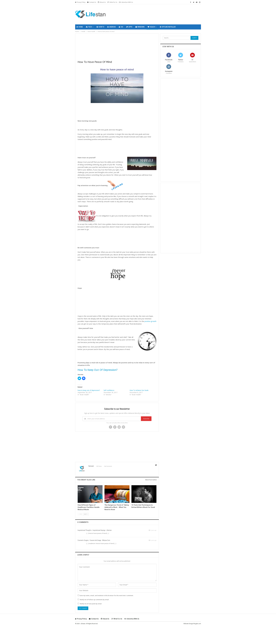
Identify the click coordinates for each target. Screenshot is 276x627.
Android (112, 27)
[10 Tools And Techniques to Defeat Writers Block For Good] (143, 494)
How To (101, 27)
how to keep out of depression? (89, 390)
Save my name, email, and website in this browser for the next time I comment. (106, 595)
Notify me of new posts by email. (91, 604)
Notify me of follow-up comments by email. (94, 600)
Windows (141, 27)
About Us (103, 2)
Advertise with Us (127, 2)
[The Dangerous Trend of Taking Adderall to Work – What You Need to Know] (116, 494)
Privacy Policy (81, 2)
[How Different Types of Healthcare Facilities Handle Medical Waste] (90, 494)
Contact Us (92, 2)
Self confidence (109, 390)
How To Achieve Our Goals (139, 390)
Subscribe (146, 419)
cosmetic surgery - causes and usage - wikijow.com (94, 540)
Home (80, 27)
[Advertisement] (169, 13)
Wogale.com (197, 624)
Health (152, 27)
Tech (90, 27)
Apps (130, 27)
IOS (122, 27)
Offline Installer (169, 27)
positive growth (150, 321)
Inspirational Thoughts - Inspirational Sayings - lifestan (95, 530)
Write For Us (113, 2)
